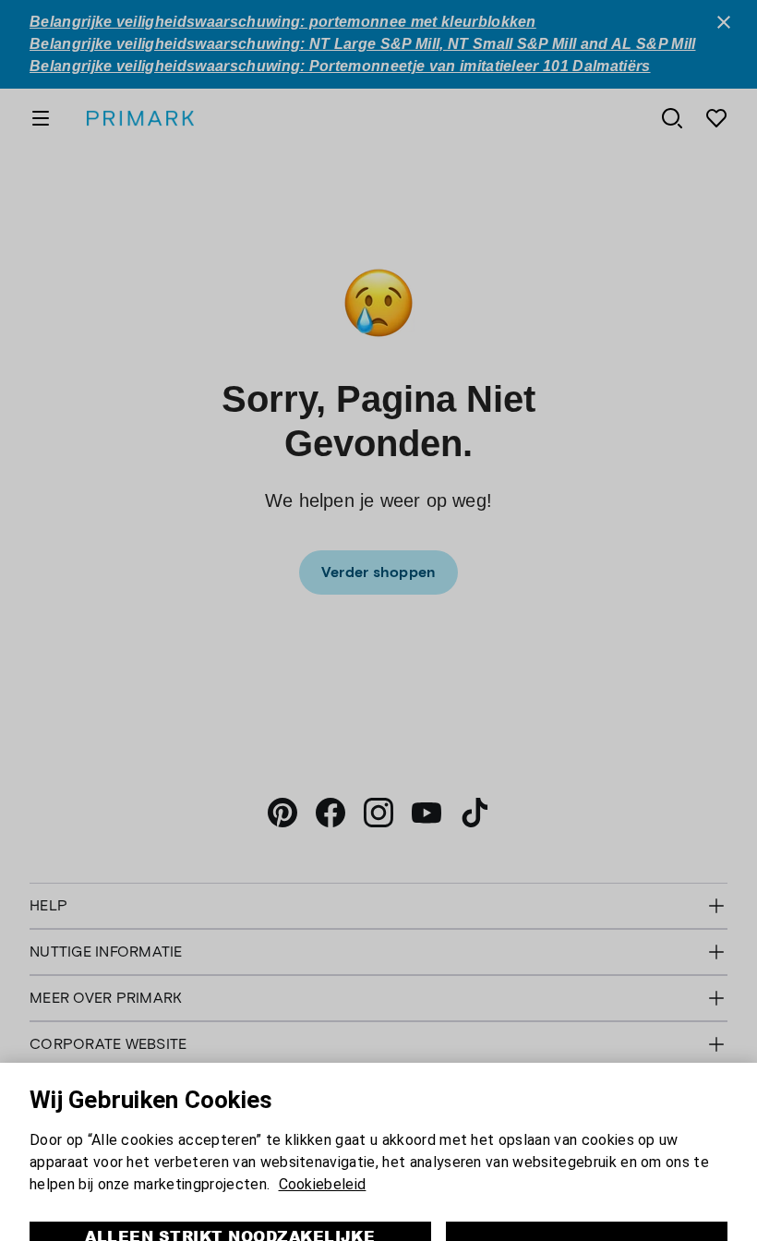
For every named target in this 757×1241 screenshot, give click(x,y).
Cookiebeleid (322, 1123)
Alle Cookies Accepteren (587, 1186)
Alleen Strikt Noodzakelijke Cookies (230, 1186)
